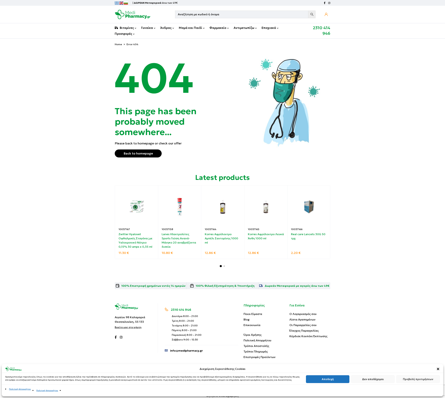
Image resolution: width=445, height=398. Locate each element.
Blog (247, 319)
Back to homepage (138, 153)
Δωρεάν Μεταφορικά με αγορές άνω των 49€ (297, 285)
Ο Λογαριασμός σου (303, 314)
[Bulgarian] (126, 2)
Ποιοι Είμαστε (253, 314)
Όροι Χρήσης (252, 334)
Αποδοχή (328, 379)
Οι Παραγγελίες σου (303, 325)
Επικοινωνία (252, 325)
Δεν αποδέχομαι (373, 379)
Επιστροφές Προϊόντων (260, 357)
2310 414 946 (181, 310)
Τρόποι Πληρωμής (256, 351)
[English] (121, 2)
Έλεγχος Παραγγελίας (304, 330)
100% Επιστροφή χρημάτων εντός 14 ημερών (153, 285)
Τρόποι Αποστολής (256, 346)
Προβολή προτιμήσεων (418, 379)
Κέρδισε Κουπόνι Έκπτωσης (308, 336)
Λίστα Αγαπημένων (302, 319)
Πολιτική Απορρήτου (20, 389)
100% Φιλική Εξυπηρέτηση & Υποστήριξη (225, 285)
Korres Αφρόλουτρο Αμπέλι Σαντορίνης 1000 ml (221, 238)
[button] (438, 369)
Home (118, 44)
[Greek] (117, 2)
